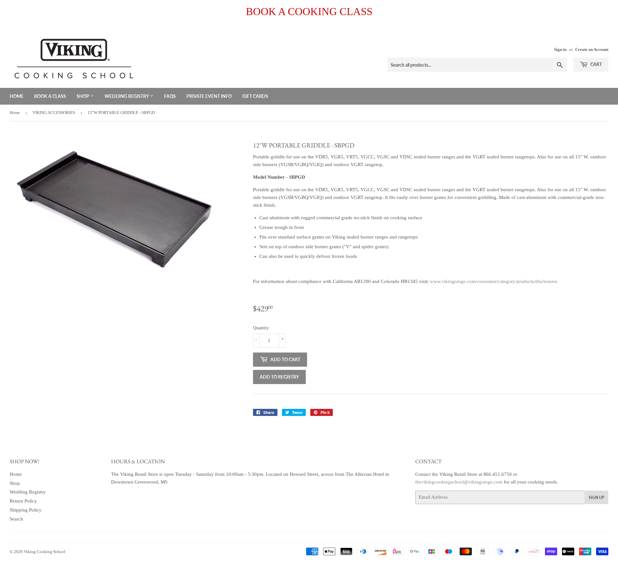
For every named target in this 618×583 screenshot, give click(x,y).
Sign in (560, 49)
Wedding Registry (28, 491)
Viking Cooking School (44, 551)
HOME (16, 96)
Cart (595, 64)
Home (15, 112)
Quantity (261, 327)
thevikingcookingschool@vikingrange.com (458, 481)
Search (16, 519)
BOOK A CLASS (50, 96)
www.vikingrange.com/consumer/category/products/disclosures (493, 281)
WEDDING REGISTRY (127, 96)
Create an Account (591, 49)
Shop (15, 483)
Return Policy (23, 500)
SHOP (83, 96)
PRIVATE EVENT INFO (209, 96)
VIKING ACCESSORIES (54, 112)
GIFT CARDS (255, 96)
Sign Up (596, 497)
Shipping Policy (26, 509)
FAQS (170, 96)
